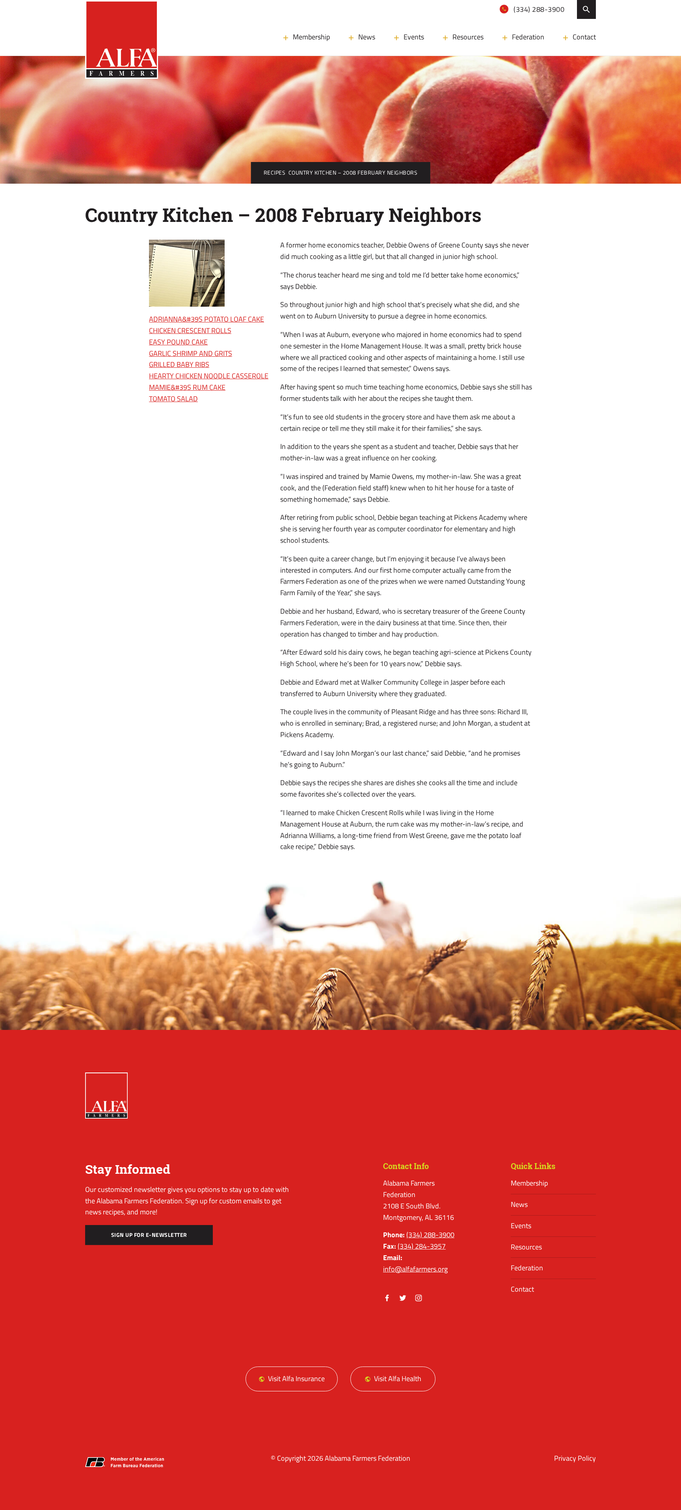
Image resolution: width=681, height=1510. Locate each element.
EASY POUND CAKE (178, 342)
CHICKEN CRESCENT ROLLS (190, 330)
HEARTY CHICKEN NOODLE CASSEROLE (208, 376)
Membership (311, 37)
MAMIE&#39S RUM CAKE (187, 387)
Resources (468, 37)
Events (414, 37)
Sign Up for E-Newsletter (149, 1235)
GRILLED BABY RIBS (179, 364)
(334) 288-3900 (538, 9)
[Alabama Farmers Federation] (106, 1095)
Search (586, 9)
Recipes (275, 172)
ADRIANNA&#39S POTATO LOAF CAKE (206, 319)
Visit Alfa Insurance (296, 1378)
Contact (584, 37)
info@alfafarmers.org (415, 1269)
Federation (528, 37)
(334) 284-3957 (422, 1246)
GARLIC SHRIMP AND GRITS (190, 353)
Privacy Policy (575, 1458)
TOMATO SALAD (173, 398)
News (366, 37)
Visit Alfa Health (397, 1378)
